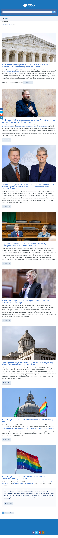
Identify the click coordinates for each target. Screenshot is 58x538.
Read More (27, 82)
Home (3, 24)
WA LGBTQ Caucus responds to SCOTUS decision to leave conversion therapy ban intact (25, 477)
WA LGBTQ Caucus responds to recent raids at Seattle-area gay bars (28, 420)
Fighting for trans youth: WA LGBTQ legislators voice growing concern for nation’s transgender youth (27, 363)
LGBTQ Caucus (8, 24)
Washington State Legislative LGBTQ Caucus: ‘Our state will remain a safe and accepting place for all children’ (26, 65)
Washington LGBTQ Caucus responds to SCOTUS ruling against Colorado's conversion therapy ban (28, 121)
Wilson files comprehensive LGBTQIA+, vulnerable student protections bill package (26, 301)
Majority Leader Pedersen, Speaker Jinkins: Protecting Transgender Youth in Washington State (24, 244)
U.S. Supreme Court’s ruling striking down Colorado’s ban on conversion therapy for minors (25, 126)
